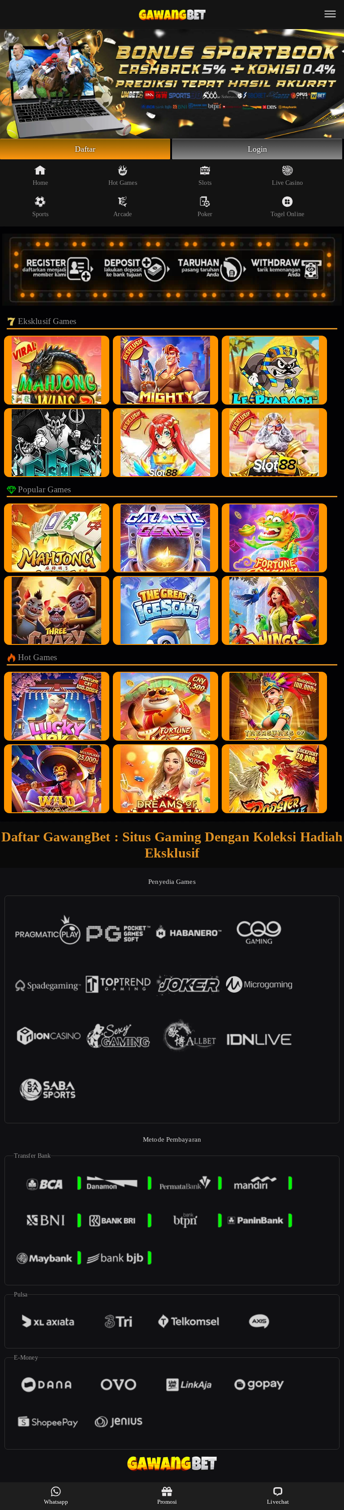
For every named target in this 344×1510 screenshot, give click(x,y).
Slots (204, 182)
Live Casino (287, 182)
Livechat (278, 1501)
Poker (205, 214)
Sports (40, 214)
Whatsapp (56, 1501)
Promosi (167, 1501)
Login (257, 149)
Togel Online (287, 214)
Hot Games (122, 182)
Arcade (122, 214)
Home (40, 182)
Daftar (85, 149)
